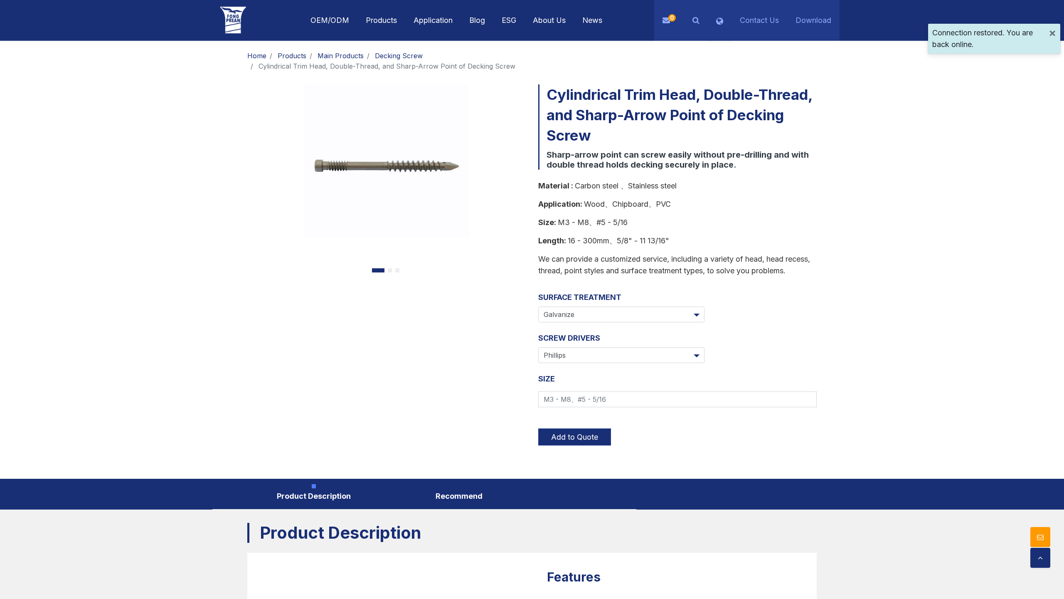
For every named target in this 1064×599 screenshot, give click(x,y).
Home (256, 56)
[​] (1040, 558)
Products (292, 56)
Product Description (314, 496)
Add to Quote (574, 437)
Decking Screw (399, 56)
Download (813, 20)
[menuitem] (433, 20)
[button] (696, 20)
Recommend (459, 496)
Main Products (341, 56)
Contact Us (759, 20)
